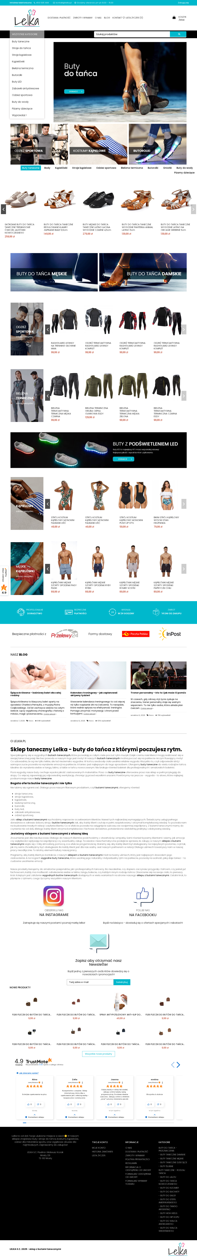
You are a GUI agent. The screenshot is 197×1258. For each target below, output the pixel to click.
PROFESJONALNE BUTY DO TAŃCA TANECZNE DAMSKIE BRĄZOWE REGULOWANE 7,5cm (175, 228)
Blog (107, 17)
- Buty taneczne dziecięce (173, 1162)
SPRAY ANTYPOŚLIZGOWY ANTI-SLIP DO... (121, 1014)
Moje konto (99, 1147)
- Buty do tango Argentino (168, 1208)
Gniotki (167, 167)
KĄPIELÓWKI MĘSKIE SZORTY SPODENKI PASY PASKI (132, 585)
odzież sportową (24, 815)
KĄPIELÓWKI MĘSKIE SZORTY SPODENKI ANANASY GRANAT (95, 585)
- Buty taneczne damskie (172, 1154)
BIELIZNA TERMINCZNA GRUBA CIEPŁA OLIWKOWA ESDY (165, 410)
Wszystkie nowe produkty (98, 1053)
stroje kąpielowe (24, 796)
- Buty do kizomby (169, 1187)
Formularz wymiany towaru (136, 1182)
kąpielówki (20, 799)
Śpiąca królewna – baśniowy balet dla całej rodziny (35, 694)
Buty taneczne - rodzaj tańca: (172, 1172)
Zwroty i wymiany (83, 17)
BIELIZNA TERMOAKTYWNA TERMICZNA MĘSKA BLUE (98, 410)
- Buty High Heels (168, 1213)
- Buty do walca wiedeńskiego (168, 1229)
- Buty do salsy (167, 1195)
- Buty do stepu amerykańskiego (168, 1201)
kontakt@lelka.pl (64, 2)
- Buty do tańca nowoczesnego (168, 1182)
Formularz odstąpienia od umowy (138, 1176)
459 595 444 (42, 2)
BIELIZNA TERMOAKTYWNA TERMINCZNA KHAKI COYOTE (61, 412)
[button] (173, 1065)
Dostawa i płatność (59, 17)
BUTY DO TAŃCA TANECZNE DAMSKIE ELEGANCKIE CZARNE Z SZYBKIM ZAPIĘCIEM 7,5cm (19, 228)
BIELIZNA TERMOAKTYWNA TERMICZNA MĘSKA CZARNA (129, 412)
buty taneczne (149, 764)
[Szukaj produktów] (178, 34)
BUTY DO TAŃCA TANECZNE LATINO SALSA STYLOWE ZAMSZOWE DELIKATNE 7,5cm (137, 227)
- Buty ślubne (166, 1166)
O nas (98, 17)
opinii (51, 1064)
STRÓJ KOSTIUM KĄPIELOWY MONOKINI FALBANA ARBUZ (62, 520)
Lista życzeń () (134, 17)
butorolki (19, 806)
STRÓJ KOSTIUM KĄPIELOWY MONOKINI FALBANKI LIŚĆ (131, 520)
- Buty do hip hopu (169, 1217)
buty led (19, 809)
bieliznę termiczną (25, 802)
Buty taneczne (30, 167)
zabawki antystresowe (27, 812)
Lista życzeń (98, 1155)
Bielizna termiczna (132, 167)
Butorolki (153, 167)
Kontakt (117, 17)
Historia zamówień (102, 1151)
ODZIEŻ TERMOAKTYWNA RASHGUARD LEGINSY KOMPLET (64, 345)
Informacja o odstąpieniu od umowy (138, 1169)
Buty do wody (185, 167)
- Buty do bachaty (169, 1191)
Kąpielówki (61, 167)
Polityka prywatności (137, 1159)
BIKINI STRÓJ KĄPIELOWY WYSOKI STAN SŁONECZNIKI (98, 520)
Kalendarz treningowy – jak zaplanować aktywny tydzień (93, 694)
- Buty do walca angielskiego (168, 1223)
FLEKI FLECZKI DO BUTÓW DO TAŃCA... (31, 1014)
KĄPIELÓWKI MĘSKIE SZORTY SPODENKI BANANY (61, 585)
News (31, 721)
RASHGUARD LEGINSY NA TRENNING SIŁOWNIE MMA (97, 345)
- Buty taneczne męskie (171, 1158)
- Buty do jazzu (167, 1177)
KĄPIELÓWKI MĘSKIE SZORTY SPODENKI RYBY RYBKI (166, 585)
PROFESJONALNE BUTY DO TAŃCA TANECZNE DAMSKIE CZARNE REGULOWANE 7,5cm (58, 228)
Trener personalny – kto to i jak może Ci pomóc (158, 692)
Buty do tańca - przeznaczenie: (168, 1149)
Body (47, 167)
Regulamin (131, 1163)
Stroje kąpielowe (81, 167)
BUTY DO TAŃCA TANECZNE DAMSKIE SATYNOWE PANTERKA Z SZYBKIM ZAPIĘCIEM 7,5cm (97, 228)
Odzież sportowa (106, 167)
